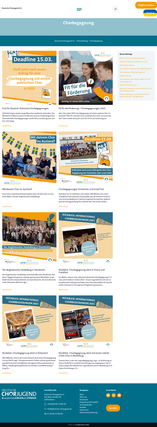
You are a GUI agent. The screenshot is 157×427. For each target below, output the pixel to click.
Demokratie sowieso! (127, 65)
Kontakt (83, 407)
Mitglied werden (146, 5)
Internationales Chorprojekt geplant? (132, 72)
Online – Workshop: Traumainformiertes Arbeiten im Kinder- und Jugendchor (135, 95)
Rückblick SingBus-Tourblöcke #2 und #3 (134, 62)
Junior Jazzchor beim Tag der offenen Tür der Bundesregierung (135, 80)
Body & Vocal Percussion (128, 85)
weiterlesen (7, 126)
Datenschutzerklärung (88, 412)
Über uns (83, 397)
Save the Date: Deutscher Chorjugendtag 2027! (136, 69)
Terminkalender (86, 405)
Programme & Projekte (89, 402)
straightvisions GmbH (82, 425)
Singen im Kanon (125, 76)
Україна (150, 13)
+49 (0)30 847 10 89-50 (56, 404)
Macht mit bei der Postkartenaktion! (132, 58)
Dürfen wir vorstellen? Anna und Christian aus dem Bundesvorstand (136, 89)
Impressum (84, 410)
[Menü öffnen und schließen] (79, 9)
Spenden (113, 408)
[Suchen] (115, 9)
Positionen (84, 399)
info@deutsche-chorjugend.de (59, 409)
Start (82, 394)
